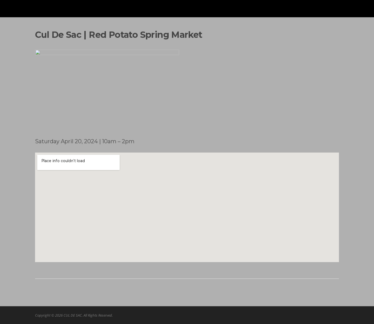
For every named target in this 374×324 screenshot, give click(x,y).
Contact (327, 11)
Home (262, 11)
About (283, 11)
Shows (304, 11)
